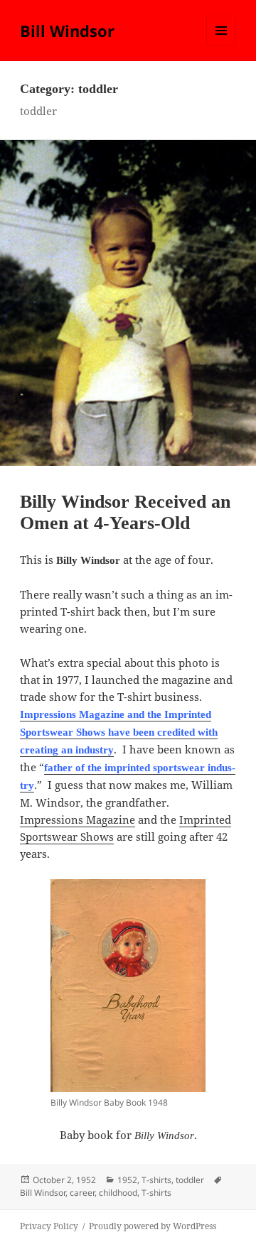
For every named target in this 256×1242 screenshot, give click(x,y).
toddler (190, 1180)
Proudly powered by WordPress (152, 1226)
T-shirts (156, 1180)
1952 (127, 1180)
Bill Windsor (67, 30)
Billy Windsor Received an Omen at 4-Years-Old (125, 512)
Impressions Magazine (77, 819)
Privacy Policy (49, 1226)
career (82, 1193)
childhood (118, 1193)
